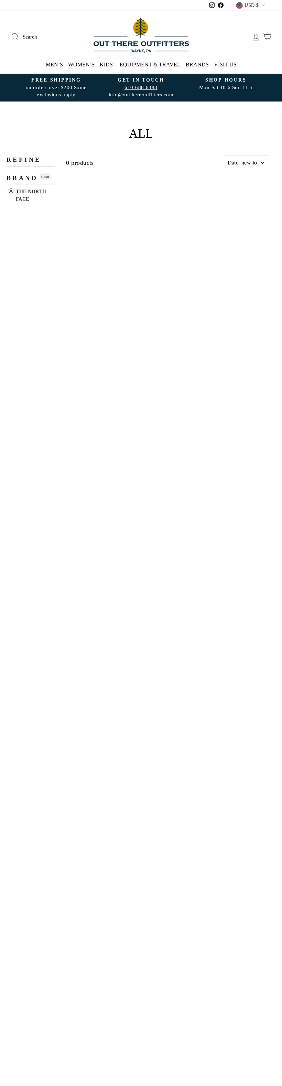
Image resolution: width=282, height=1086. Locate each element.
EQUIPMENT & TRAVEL (150, 64)
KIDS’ (107, 64)
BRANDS (197, 64)
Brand (22, 177)
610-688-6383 (140, 87)
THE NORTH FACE (30, 195)
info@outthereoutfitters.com (141, 94)
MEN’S (54, 64)
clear (45, 176)
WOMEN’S (81, 64)
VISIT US (225, 64)
